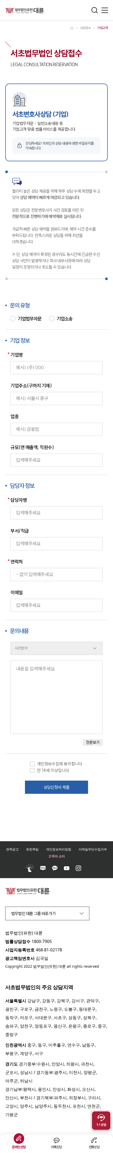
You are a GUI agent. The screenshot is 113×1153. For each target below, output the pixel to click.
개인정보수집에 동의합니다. (60, 764)
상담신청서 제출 (56, 787)
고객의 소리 (56, 856)
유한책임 (32, 849)
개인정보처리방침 (58, 849)
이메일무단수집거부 (93, 849)
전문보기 (93, 742)
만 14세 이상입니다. (53, 770)
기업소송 (65, 319)
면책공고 (12, 849)
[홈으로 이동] (72, 28)
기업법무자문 (30, 319)
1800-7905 (42, 941)
